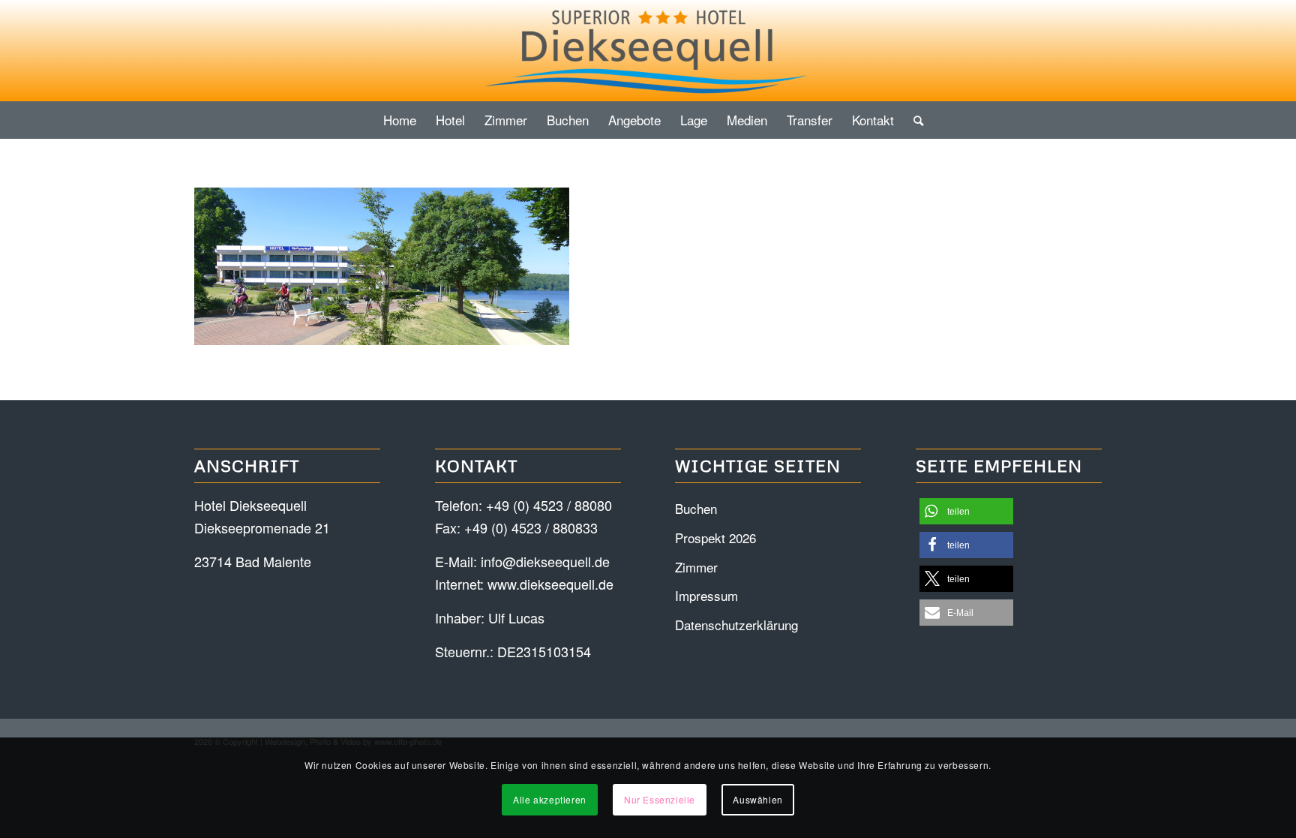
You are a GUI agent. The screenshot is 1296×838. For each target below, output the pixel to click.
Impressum (706, 595)
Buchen (696, 508)
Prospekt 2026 (715, 537)
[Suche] (913, 120)
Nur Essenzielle (659, 799)
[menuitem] (400, 120)
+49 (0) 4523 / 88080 (549, 505)
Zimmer (696, 566)
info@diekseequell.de (545, 561)
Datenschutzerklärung (736, 624)
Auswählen (757, 799)
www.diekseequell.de (551, 583)
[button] (966, 511)
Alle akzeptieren (549, 799)
